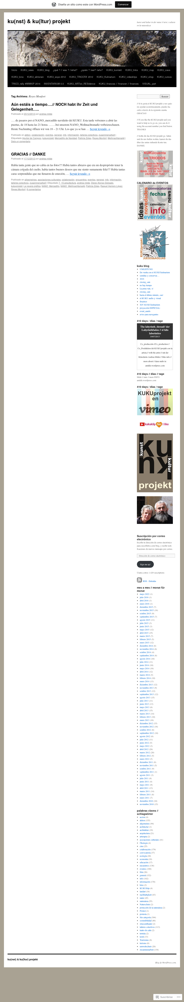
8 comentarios (34, 189)
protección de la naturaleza (151, 907)
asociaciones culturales (49, 179)
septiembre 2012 (147, 733)
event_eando (145, 311)
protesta (143, 914)
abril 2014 (144, 671)
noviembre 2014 (147, 648)
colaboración (38, 134)
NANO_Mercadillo (50, 186)
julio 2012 (144, 739)
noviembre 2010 (147, 804)
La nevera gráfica (32, 186)
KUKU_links (131, 70)
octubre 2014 (145, 652)
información (73, 134)
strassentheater (146, 923)
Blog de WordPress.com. (165, 962)
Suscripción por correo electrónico (151, 537)
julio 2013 (144, 700)
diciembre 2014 (146, 645)
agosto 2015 (145, 619)
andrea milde (45, 113)
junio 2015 (144, 626)
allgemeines (31, 179)
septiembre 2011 (147, 771)
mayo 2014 (144, 668)
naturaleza (144, 901)
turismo (143, 943)
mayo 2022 (144, 594)
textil (142, 936)
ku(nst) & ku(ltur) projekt (39, 21)
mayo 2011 (144, 784)
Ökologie (144, 842)
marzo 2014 (145, 674)
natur (142, 897)
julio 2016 (144, 597)
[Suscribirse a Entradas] (139, 581)
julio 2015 (144, 623)
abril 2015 (144, 632)
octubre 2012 (145, 729)
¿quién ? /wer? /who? (92, 70)
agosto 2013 (145, 697)
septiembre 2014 (147, 655)
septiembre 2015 (147, 616)
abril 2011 (144, 787)
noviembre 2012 (147, 726)
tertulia (143, 933)
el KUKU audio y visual (150, 298)
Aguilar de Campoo (31, 138)
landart (143, 891)
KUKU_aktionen (35, 76)
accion (142, 817)
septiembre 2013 (147, 694)
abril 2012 (144, 749)
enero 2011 (144, 797)
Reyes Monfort (99, 138)
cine (141, 846)
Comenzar (123, 4)
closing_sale (145, 282)
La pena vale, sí (146, 288)
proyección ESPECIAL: (150, 307)
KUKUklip (145, 888)
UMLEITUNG (146, 269)
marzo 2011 (145, 791)
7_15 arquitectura (67, 182)
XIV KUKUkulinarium (150, 304)
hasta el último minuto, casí (151, 294)
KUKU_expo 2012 (56, 76)
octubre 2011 (145, 768)
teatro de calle (145, 930)
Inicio (14, 70)
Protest (143, 910)
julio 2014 (144, 661)
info (64, 134)
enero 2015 (144, 642)
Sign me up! (145, 564)
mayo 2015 (144, 629)
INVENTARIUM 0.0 (54, 83)
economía (144, 859)
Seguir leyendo (100, 129)
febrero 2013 (145, 716)
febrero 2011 (145, 794)
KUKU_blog (43, 70)
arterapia (143, 836)
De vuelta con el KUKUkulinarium (155, 272)
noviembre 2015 (147, 610)
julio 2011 (144, 778)
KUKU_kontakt (114, 70)
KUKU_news (27, 70)
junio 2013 (144, 703)
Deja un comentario (20, 141)
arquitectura (145, 833)
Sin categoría (145, 917)
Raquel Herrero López (111, 186)
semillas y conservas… (149, 275)
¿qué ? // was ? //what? (65, 70)
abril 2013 (144, 710)
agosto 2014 (145, 658)
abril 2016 (144, 600)
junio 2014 (144, 665)
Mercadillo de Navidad (66, 138)
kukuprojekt (48, 138)
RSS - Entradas (149, 581)
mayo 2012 (144, 745)
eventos (49, 134)
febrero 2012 (145, 755)
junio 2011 (144, 781)
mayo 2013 (144, 707)
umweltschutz (145, 946)
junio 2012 (144, 742)
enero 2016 (144, 603)
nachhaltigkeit (145, 894)
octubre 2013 (145, 690)
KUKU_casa (163, 70)
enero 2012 (144, 758)
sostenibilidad (145, 920)
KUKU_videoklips (128, 76)
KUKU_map (148, 70)
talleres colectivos (89, 134)
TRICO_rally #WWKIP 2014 (26, 83)
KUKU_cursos (164, 76)
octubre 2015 (145, 613)
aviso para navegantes (149, 314)
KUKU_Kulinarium (106, 76)
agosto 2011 (145, 775)
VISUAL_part (149, 83)
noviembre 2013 (147, 687)
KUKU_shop (147, 76)
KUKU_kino (18, 76)
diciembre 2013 (146, 684)
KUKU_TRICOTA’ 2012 (81, 76)
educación (144, 862)
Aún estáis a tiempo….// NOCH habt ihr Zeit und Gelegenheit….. (54, 106)
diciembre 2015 (146, 606)
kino (142, 884)
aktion (28, 134)
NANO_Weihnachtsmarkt (73, 186)
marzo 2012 (145, 752)
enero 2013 (144, 720)
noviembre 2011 (147, 765)
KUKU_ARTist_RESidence (81, 83)
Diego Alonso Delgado (102, 182)
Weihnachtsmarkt (116, 138)
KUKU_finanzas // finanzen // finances (119, 83)
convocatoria (145, 852)
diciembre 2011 (146, 762)
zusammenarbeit (107, 134)
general (58, 134)
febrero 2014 (145, 678)
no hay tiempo (146, 285)
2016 (142, 278)
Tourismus (144, 939)
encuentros (81, 179)
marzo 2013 (145, 713)
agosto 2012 (145, 736)
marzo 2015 (145, 636)
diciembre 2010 (146, 800)
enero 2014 (144, 681)
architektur (144, 830)
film (141, 872)
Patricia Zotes (84, 138)
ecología (143, 855)
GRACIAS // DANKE (28, 154)
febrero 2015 (145, 639)
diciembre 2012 (146, 723)
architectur (144, 826)
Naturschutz (145, 904)
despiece (143, 301)
